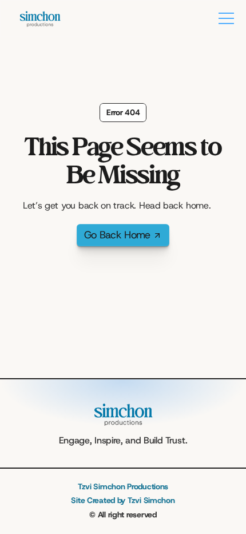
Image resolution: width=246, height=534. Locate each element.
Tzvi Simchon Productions (123, 486)
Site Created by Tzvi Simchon (122, 500)
